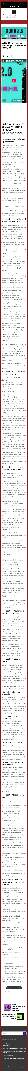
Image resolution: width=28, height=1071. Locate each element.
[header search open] (18, 6)
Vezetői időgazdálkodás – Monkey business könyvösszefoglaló (11, 1044)
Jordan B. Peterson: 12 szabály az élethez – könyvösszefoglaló (14, 1048)
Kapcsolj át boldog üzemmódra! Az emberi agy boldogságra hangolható (14, 1052)
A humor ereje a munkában (8, 1055)
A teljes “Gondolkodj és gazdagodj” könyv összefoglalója (13, 1058)
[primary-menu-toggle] (2, 22)
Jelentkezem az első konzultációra (14, 987)
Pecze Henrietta (9, 15)
